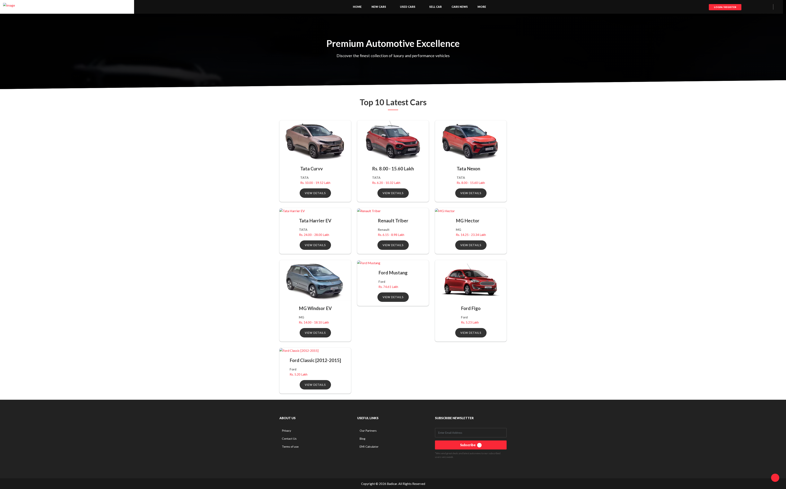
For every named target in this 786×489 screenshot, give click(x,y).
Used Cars (407, 6)
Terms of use (290, 446)
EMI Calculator (369, 446)
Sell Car (435, 6)
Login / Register (725, 7)
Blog (362, 438)
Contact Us (289, 438)
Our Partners (368, 430)
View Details (315, 193)
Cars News (460, 6)
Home (357, 6)
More (482, 6)
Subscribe (468, 445)
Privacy (286, 430)
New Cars (379, 6)
